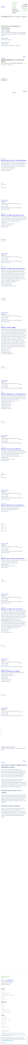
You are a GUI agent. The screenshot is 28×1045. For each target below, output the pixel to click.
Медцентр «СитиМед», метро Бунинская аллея (13, 268)
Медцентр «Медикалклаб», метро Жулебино (12, 505)
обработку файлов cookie (8, 1040)
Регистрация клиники (5, 992)
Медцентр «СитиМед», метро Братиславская (12, 215)
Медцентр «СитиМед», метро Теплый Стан (12, 609)
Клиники (3, 16)
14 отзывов (3, 158)
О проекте (3, 990)
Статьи (2, 1008)
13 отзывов (3, 266)
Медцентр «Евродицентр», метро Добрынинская (13, 394)
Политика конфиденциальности (7, 994)
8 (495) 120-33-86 (4, 200)
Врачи (6, 16)
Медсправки (18, 16)
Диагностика (3, 1023)
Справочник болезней (5, 1010)
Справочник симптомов (6, 1012)
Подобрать (14, 24)
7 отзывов (3, 447)
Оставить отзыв (4, 669)
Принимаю (3, 1042)
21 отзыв (3, 556)
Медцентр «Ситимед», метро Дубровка (11, 448)
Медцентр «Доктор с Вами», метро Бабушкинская (13, 160)
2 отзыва (3, 392)
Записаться (3, 201)
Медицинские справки (5, 1019)
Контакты (3, 996)
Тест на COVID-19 (4, 1027)
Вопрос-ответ (4, 998)
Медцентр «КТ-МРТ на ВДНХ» (8, 327)
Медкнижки (24, 16)
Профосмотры (11, 16)
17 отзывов (3, 503)
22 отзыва (3, 213)
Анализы (3, 1025)
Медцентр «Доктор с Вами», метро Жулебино (12, 558)
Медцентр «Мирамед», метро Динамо (10, 671)
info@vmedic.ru (11, 980)
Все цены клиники (4, 206)
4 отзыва (3, 326)
